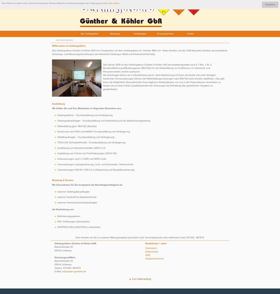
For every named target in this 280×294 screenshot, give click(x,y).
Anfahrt (190, 33)
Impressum (151, 248)
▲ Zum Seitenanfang (140, 279)
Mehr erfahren (114, 3)
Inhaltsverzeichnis (154, 258)
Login (140, 290)
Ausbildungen (140, 33)
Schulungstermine (165, 33)
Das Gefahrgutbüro (89, 33)
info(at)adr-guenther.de (74, 271)
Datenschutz (151, 251)
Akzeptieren (270, 5)
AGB (147, 255)
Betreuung (115, 33)
